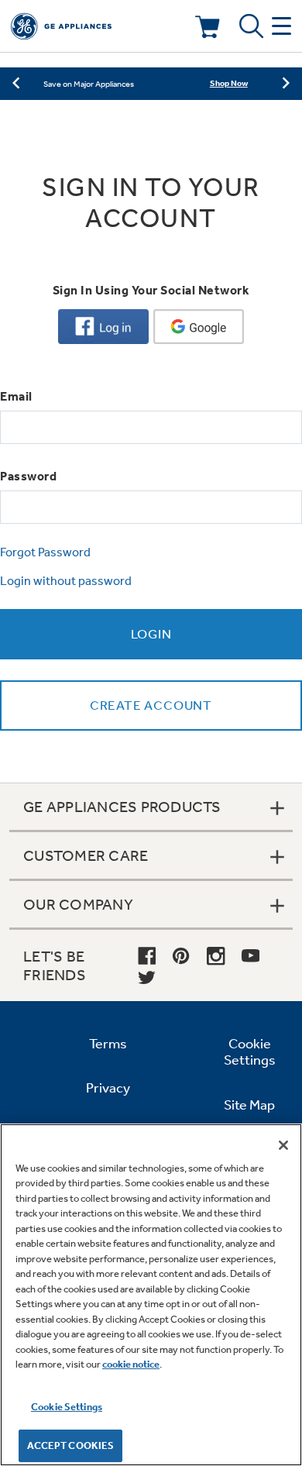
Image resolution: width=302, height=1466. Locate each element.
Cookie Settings (66, 1407)
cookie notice (131, 1364)
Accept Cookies (71, 1445)
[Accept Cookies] (283, 1145)
